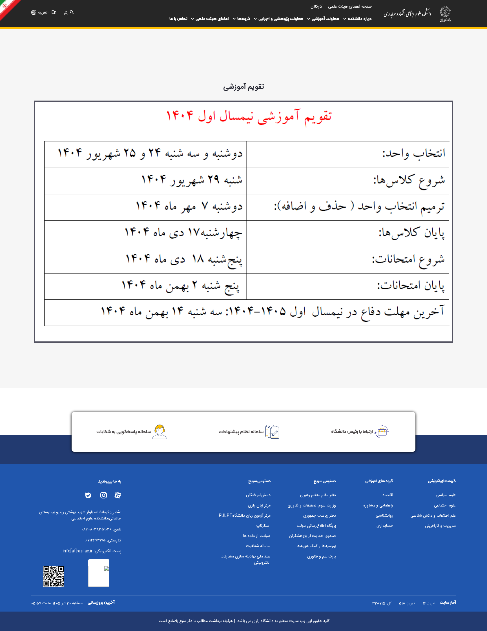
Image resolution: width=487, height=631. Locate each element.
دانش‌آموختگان (258, 495)
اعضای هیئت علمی (212, 18)
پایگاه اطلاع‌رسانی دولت (316, 526)
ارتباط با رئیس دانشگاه (352, 431)
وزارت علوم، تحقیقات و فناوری (312, 506)
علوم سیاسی (446, 495)
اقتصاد (387, 495)
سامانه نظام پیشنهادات (241, 431)
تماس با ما (178, 18)
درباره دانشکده (360, 18)
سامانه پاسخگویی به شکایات (123, 431)
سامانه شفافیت (258, 546)
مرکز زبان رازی (259, 506)
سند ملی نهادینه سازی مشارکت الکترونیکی (246, 560)
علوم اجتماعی (445, 506)
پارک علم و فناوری (321, 557)
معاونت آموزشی (325, 18)
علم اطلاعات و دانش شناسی (433, 516)
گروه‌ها (243, 18)
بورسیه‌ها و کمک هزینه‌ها (316, 546)
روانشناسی (384, 516)
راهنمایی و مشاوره (378, 506)
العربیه (43, 12)
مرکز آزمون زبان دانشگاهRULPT (245, 516)
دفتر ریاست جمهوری (319, 516)
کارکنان (316, 6)
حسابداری (385, 526)
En (53, 12)
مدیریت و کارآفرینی (440, 526)
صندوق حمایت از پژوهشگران (312, 536)
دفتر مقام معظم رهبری (318, 495)
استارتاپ (263, 526)
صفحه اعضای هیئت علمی (350, 6)
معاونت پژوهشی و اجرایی (281, 18)
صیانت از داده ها (257, 536)
